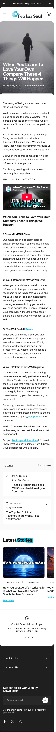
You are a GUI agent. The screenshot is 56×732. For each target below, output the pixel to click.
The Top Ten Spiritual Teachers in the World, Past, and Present (22, 515)
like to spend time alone (25, 440)
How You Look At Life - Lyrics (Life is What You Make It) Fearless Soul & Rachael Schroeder (23, 591)
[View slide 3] (28, 637)
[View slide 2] (25, 637)
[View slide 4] (32, 637)
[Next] (49, 3)
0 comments (45, 465)
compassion (35, 416)
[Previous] (4, 3)
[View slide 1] (21, 637)
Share (10, 465)
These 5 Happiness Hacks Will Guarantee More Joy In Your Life (28, 488)
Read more (8, 600)
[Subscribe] (45, 700)
